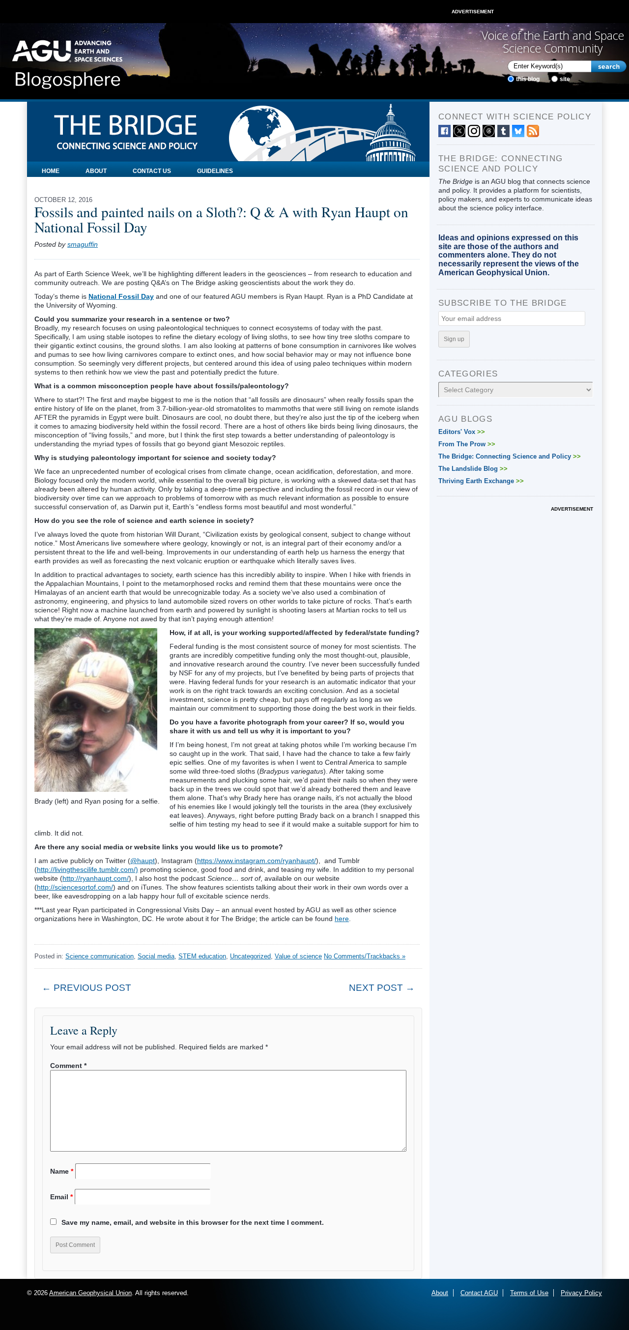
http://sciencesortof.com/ (75, 887)
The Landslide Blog (473, 468)
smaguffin (82, 244)
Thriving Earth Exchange (481, 481)
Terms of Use (529, 1293)
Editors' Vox (461, 431)
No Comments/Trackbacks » (364, 956)
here (342, 919)
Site (565, 79)
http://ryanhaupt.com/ (95, 878)
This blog (528, 79)
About (96, 171)
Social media (156, 956)
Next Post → (382, 988)
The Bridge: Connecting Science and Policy (509, 456)
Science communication (99, 956)
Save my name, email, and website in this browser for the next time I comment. (192, 1222)
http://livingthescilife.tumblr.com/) (87, 869)
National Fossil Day (121, 296)
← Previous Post (86, 988)
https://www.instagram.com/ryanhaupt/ (256, 861)
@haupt (142, 861)
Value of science (298, 956)
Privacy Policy (581, 1293)
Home (50, 171)
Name (61, 1171)
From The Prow (466, 444)
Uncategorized (250, 956)
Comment (68, 1066)
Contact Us (152, 171)
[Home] (67, 61)
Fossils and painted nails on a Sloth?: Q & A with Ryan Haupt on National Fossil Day (221, 219)
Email (61, 1197)
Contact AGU (479, 1293)
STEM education (202, 956)
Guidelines (215, 171)
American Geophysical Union (90, 1293)
